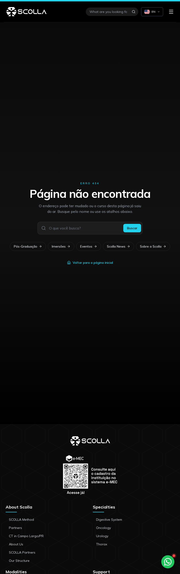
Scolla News (116, 246)
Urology (102, 536)
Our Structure (19, 561)
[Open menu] (171, 12)
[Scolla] (26, 11)
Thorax (101, 544)
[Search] (133, 11)
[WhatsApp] (167, 561)
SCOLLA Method (21, 519)
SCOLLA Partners (22, 552)
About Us (16, 544)
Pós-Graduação (25, 246)
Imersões (59, 246)
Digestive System (109, 519)
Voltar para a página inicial (93, 262)
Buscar (132, 228)
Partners (15, 528)
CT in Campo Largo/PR (26, 536)
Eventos (86, 246)
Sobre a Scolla (150, 246)
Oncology (103, 528)
